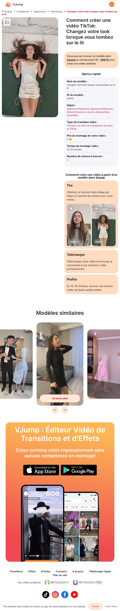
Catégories (23, 11)
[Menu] (111, 4)
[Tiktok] (46, 594)
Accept (95, 606)
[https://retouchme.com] (57, 582)
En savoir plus (60, 398)
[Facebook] (65, 594)
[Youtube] (74, 594)
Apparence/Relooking (78, 108)
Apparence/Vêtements (101, 108)
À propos (77, 571)
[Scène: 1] (79, 225)
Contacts (61, 571)
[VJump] (14, 4)
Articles (45, 571)
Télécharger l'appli (100, 571)
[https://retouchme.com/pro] (87, 582)
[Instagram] (56, 594)
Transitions (16, 571)
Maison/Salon (103, 112)
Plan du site (60, 575)
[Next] (65, 410)
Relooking (56, 11)
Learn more (111, 606)
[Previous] (55, 410)
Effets (32, 571)
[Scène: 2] (104, 225)
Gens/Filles (72, 115)
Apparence (40, 11)
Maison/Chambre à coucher (81, 112)
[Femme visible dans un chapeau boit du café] (42, 523)
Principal (7, 11)
